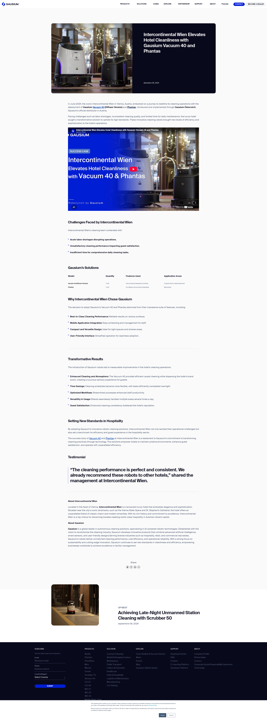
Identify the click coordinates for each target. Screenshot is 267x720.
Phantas (110, 438)
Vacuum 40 (98, 107)
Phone (37, 666)
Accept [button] (162, 715)
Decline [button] (171, 715)
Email (37, 658)
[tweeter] (127, 567)
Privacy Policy (153, 705)
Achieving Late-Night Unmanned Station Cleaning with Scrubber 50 (159, 616)
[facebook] (131, 567)
